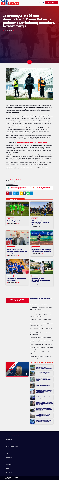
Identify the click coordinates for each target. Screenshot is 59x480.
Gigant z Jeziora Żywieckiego (43, 385)
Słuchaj (51, 3)
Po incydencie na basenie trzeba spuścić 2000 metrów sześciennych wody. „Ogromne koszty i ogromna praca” (43, 367)
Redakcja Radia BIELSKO (16, 179)
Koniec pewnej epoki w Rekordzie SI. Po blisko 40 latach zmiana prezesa (17, 251)
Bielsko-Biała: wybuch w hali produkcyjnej (43, 397)
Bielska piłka (10, 218)
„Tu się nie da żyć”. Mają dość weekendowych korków (43, 373)
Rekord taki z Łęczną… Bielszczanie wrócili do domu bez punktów (41, 280)
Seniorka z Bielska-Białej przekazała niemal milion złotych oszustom (44, 379)
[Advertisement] (29, 44)
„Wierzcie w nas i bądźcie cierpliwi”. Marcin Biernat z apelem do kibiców (40, 222)
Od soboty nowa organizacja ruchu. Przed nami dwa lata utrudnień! (43, 415)
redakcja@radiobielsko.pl (16, 181)
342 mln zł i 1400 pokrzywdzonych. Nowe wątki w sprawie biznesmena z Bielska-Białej (44, 403)
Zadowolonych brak (13, 221)
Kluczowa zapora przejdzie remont (38, 304)
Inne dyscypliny (11, 247)
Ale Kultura (10, 372)
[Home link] (10, 2)
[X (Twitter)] (8, 472)
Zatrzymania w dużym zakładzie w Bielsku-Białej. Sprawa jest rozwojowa (44, 422)
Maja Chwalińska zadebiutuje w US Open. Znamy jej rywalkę (41, 250)
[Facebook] (12, 472)
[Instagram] (11, 472)
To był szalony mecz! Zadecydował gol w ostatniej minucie (32, 142)
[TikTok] (9, 472)
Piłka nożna (7, 12)
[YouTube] (6, 472)
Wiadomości (10, 369)
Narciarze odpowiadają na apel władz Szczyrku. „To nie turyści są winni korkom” (44, 409)
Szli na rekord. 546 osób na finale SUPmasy (41, 312)
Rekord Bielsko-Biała (11, 184)
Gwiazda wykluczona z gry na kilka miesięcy (16, 279)
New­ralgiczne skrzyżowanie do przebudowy (41, 337)
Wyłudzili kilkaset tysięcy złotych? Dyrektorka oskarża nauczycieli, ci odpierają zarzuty (44, 391)
